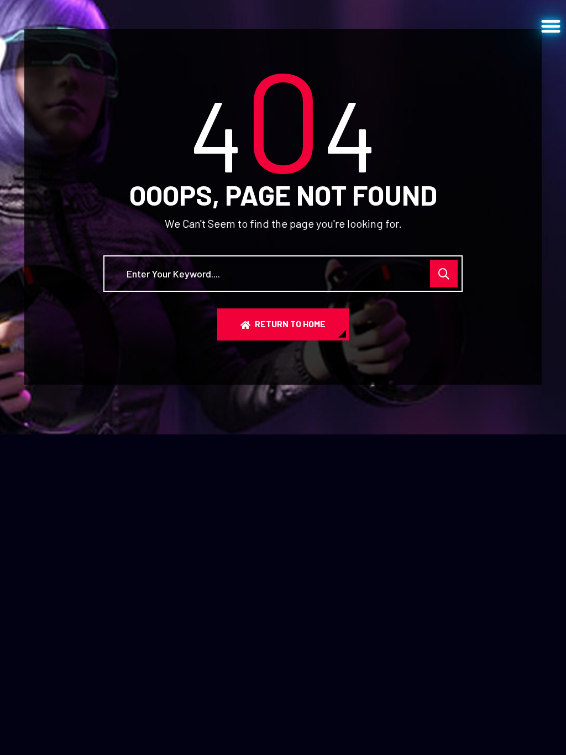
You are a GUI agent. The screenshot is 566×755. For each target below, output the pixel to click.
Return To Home (290, 323)
